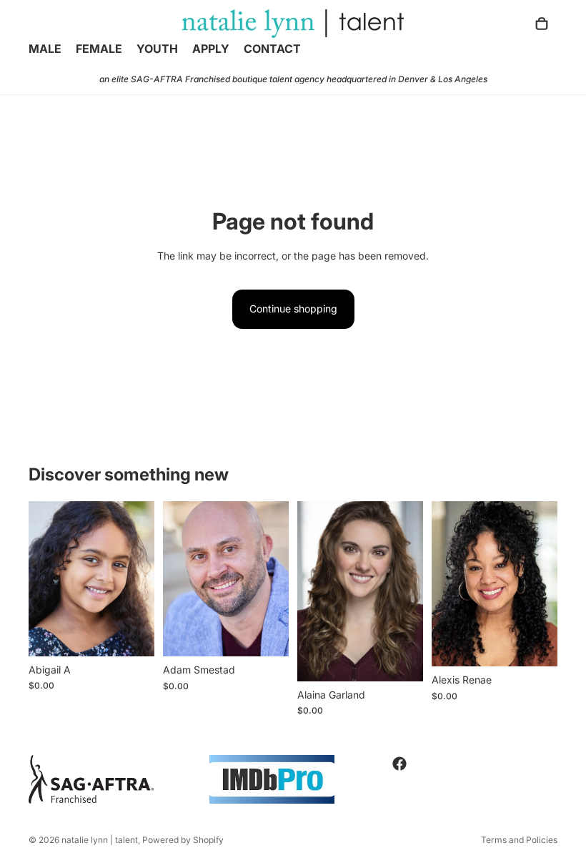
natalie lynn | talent (99, 839)
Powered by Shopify (183, 839)
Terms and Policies (519, 839)
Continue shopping (293, 308)
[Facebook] (399, 763)
